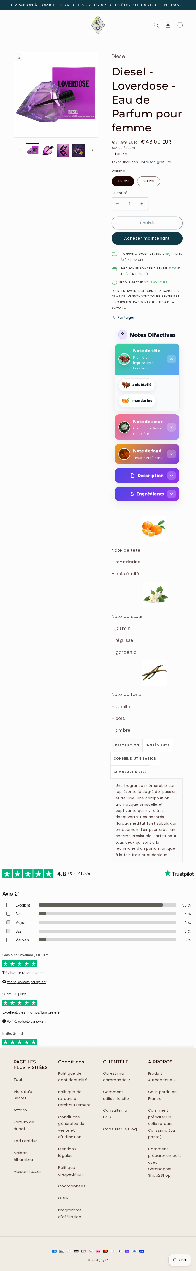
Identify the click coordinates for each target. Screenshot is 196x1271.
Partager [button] (126, 317)
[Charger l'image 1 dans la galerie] (32, 150)
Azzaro (20, 1110)
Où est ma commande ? (116, 1076)
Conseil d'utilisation (135, 758)
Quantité (120, 193)
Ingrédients (150, 494)
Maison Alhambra (23, 1156)
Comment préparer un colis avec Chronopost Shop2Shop (165, 1162)
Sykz (104, 1260)
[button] (16, 25)
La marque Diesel (130, 772)
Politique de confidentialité (72, 1076)
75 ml (123, 181)
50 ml (148, 181)
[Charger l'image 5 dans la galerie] (78, 150)
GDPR (63, 1198)
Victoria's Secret (23, 1095)
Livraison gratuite (155, 162)
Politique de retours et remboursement (74, 1098)
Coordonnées (71, 1186)
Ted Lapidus (26, 1140)
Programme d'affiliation (70, 1213)
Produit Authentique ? (162, 1076)
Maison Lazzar (27, 1171)
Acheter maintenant (147, 238)
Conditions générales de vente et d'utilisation (71, 1127)
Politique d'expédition (70, 1171)
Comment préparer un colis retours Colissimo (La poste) (161, 1124)
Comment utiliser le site (116, 1095)
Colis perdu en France (162, 1095)
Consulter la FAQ (115, 1114)
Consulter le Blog (120, 1129)
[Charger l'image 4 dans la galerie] (63, 150)
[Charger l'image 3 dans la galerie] (47, 150)
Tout (18, 1079)
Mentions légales (67, 1152)
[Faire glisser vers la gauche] (19, 150)
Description (151, 475)
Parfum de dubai (24, 1125)
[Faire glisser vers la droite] (92, 150)
